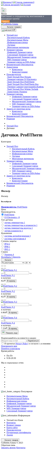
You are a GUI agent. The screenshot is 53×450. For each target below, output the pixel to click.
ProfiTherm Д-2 (8, 291)
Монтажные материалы (23, 158)
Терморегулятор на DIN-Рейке (26, 173)
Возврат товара (14, 425)
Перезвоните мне (9, 346)
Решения (11, 185)
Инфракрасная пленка (22, 154)
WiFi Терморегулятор (22, 171)
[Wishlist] (2, 268)
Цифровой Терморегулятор (24, 163)
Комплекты (17, 178)
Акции (10, 435)
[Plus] (30, 273)
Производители (14, 430)
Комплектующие (20, 181)
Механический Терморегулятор (26, 168)
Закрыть (5, 21)
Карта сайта (12, 427)
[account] (26, 5)
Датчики (16, 156)
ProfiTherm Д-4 (8, 323)
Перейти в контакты (10, 348)
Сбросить (16, 257)
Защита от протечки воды (18, 176)
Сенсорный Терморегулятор (25, 166)
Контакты (11, 422)
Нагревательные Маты (22, 151)
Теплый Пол (12, 126)
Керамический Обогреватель (20, 183)
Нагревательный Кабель (23, 149)
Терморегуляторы (15, 161)
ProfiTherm (14, 207)
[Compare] (5, 268)
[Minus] (2, 273)
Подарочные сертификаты (19, 432)
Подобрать (6, 257)
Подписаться (33, 341)
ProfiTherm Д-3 (8, 307)
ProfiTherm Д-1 (8, 275)
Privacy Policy (22, 343)
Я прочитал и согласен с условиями (27, 343)
